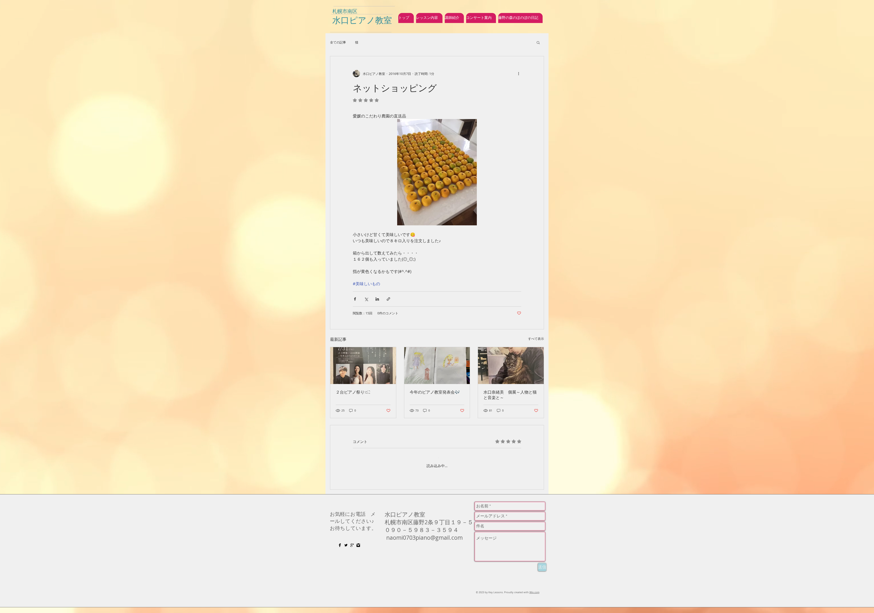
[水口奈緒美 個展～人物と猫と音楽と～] (511, 365)
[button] (538, 42)
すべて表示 (536, 338)
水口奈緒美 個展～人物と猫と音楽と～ (510, 394)
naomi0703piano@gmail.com (424, 543)
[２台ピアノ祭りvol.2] (363, 365)
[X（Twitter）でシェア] (366, 299)
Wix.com (534, 598)
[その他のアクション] (518, 73)
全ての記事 (338, 42)
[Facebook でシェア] (355, 299)
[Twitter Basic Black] (346, 551)
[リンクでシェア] (388, 299)
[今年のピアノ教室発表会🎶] (437, 365)
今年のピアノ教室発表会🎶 (435, 391)
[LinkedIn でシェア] (377, 299)
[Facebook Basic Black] (340, 551)
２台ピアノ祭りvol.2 (353, 391)
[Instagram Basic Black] (358, 551)
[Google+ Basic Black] (352, 551)
